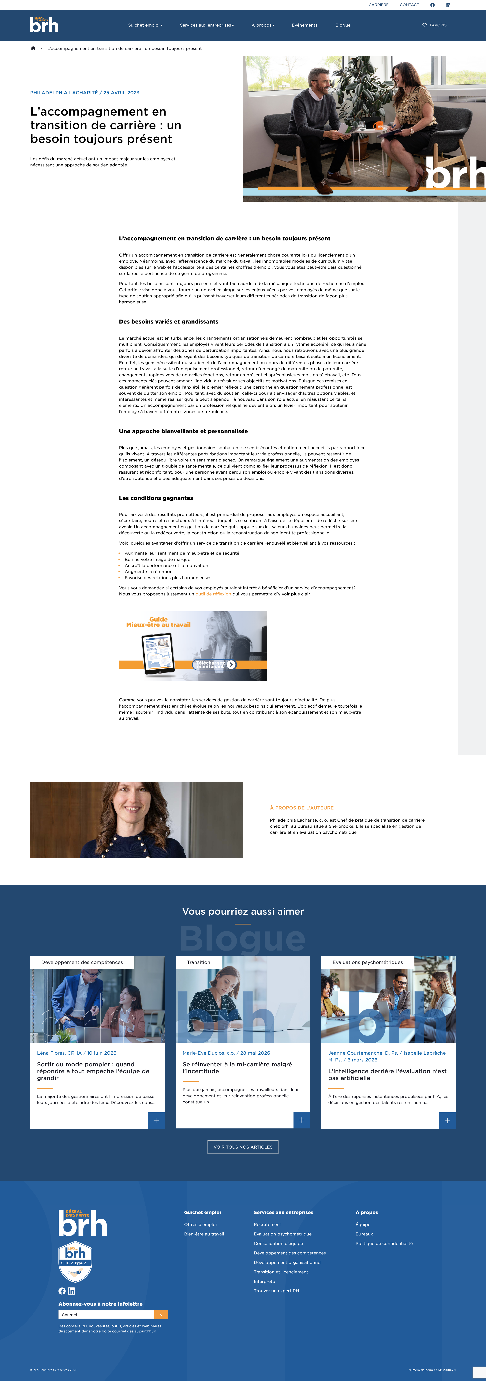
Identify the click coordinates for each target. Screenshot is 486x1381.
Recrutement (267, 1224)
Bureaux (364, 1233)
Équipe (363, 1224)
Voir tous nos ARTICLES (243, 1147)
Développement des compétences (290, 1252)
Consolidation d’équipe (278, 1243)
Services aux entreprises (205, 25)
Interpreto (264, 1281)
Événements (304, 25)
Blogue (342, 25)
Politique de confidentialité (384, 1243)
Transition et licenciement (281, 1271)
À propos (261, 25)
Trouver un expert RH (276, 1290)
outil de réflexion (213, 593)
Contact (409, 5)
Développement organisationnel (287, 1262)
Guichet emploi (144, 25)
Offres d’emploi (200, 1224)
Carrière (379, 5)
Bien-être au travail (204, 1233)
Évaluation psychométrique (283, 1233)
